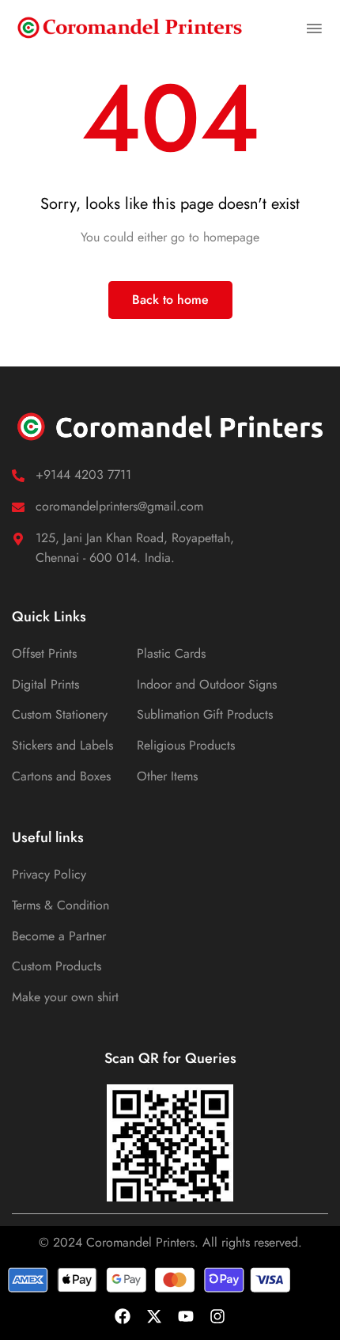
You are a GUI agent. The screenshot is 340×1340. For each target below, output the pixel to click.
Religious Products (186, 745)
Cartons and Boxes (61, 776)
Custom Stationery (60, 714)
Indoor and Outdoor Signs (207, 684)
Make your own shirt (65, 997)
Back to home (170, 299)
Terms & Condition (60, 905)
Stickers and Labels (62, 745)
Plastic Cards (171, 653)
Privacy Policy (49, 874)
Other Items (167, 776)
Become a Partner (59, 936)
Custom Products (56, 966)
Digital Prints (45, 684)
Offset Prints (44, 653)
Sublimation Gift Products (205, 714)
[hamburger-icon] (314, 27)
